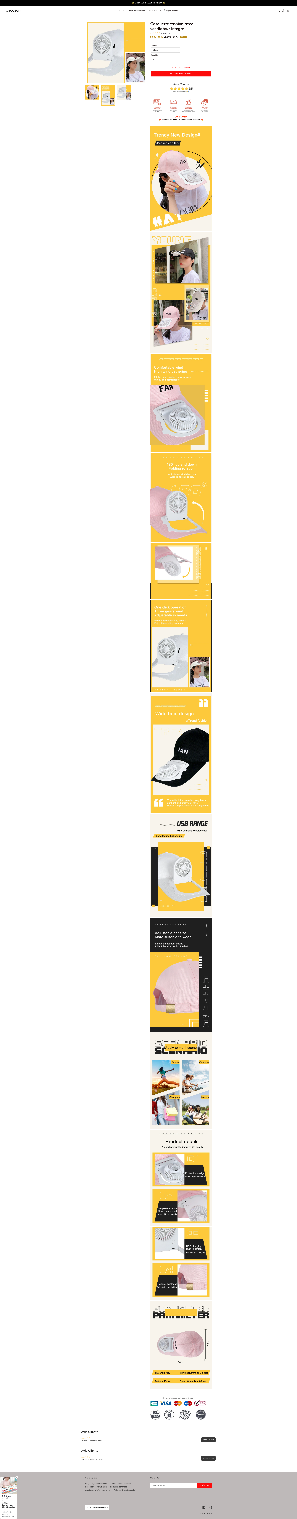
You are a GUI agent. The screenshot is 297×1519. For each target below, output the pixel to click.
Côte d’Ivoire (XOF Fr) (96, 1507)
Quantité (154, 55)
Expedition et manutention (96, 1487)
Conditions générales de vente (97, 1490)
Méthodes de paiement (121, 1483)
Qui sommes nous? (100, 1483)
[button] (160, 33)
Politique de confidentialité (125, 1490)
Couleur (154, 45)
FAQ (87, 1483)
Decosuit (209, 1513)
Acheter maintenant (181, 74)
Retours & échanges (118, 1487)
